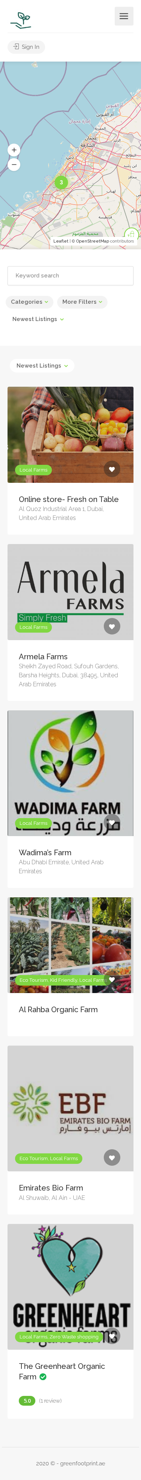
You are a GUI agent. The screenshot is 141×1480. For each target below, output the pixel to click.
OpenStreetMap (92, 241)
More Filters (79, 301)
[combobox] (38, 319)
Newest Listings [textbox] (34, 319)
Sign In (29, 47)
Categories (26, 301)
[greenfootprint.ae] (21, 20)
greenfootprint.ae (82, 1463)
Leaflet (60, 241)
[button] (14, 150)
